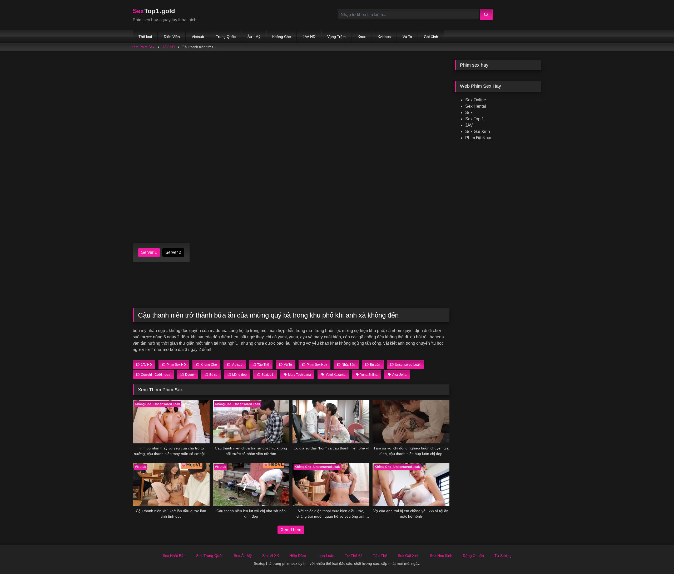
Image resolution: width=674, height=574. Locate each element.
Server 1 (149, 252)
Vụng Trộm (336, 36)
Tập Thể (380, 555)
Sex (469, 112)
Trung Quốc (226, 36)
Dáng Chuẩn (473, 555)
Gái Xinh (431, 36)
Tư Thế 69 (354, 555)
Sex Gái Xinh (477, 131)
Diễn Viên (172, 36)
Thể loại (145, 36)
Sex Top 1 (474, 119)
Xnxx (362, 36)
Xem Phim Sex (143, 47)
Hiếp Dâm (297, 555)
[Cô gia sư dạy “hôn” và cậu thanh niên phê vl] (331, 421)
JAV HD (309, 36)
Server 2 (173, 252)
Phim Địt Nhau (479, 138)
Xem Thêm (291, 529)
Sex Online (475, 100)
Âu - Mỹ (253, 36)
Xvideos (384, 36)
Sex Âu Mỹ (243, 555)
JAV (469, 125)
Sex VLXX (270, 555)
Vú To (407, 36)
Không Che (281, 36)
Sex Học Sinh (441, 555)
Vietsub (198, 36)
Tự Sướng (503, 555)
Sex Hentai (475, 106)
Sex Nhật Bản (174, 555)
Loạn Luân (325, 555)
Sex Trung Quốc (209, 555)
